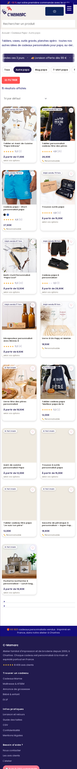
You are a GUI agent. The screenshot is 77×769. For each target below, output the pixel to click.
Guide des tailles (12, 719)
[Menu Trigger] (69, 8)
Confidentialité (11, 730)
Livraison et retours (14, 714)
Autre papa (22, 69)
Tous (7, 69)
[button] (38, 600)
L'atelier (7, 760)
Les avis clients (11, 755)
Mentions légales (13, 735)
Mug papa (41, 69)
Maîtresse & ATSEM (13, 683)
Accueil (5, 33)
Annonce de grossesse (16, 689)
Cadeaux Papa (19, 33)
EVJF (5, 699)
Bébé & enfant (11, 694)
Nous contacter (12, 750)
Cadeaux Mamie (12, 678)
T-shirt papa (60, 69)
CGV (5, 724)
